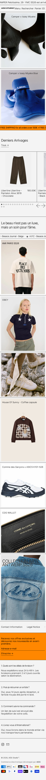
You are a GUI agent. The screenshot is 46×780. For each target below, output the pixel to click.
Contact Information (11, 627)
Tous (3, 145)
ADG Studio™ (14, 758)
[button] (28, 8)
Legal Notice (33, 627)
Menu (17, 8)
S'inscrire (6, 653)
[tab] (1, 204)
